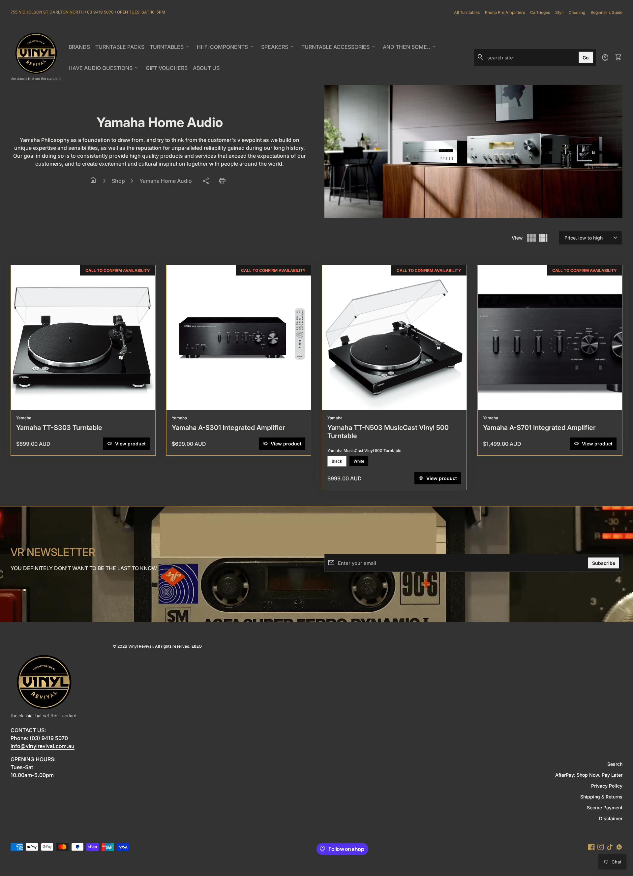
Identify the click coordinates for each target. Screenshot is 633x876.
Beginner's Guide (606, 12)
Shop (118, 181)
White (358, 461)
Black (337, 461)
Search (614, 764)
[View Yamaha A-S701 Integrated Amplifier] (550, 337)
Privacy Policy (606, 786)
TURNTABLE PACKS (119, 47)
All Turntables (467, 12)
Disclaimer (610, 818)
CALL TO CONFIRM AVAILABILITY (117, 270)
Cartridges (540, 12)
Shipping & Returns (601, 796)
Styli (559, 12)
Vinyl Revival (140, 646)
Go (586, 57)
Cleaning (577, 12)
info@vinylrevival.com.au (43, 746)
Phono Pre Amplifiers (505, 12)
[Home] (36, 57)
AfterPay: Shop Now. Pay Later (588, 775)
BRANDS (80, 49)
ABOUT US (207, 70)
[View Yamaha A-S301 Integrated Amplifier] (238, 337)
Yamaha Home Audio (165, 181)
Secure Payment (604, 807)
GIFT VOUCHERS (167, 70)
